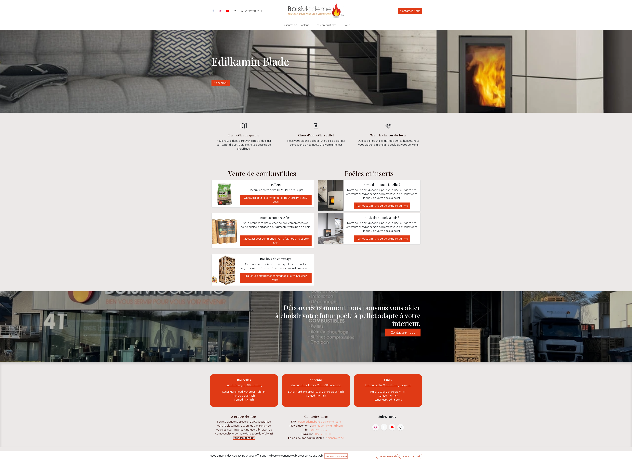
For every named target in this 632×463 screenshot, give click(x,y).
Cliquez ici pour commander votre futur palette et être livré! (276, 240)
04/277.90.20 (323, 434)
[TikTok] (235, 11)
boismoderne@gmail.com (327, 425)
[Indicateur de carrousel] (313, 106)
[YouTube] (227, 11)
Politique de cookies (336, 455)
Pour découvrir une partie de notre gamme (382, 205)
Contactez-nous (410, 11)
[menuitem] (289, 25)
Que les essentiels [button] (387, 456)
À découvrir (220, 83)
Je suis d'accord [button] (411, 456)
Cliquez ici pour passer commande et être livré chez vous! (275, 277)
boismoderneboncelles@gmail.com (319, 421)
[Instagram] (220, 11)
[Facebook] (213, 11)
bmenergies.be (335, 438)
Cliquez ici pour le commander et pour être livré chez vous (275, 199)
